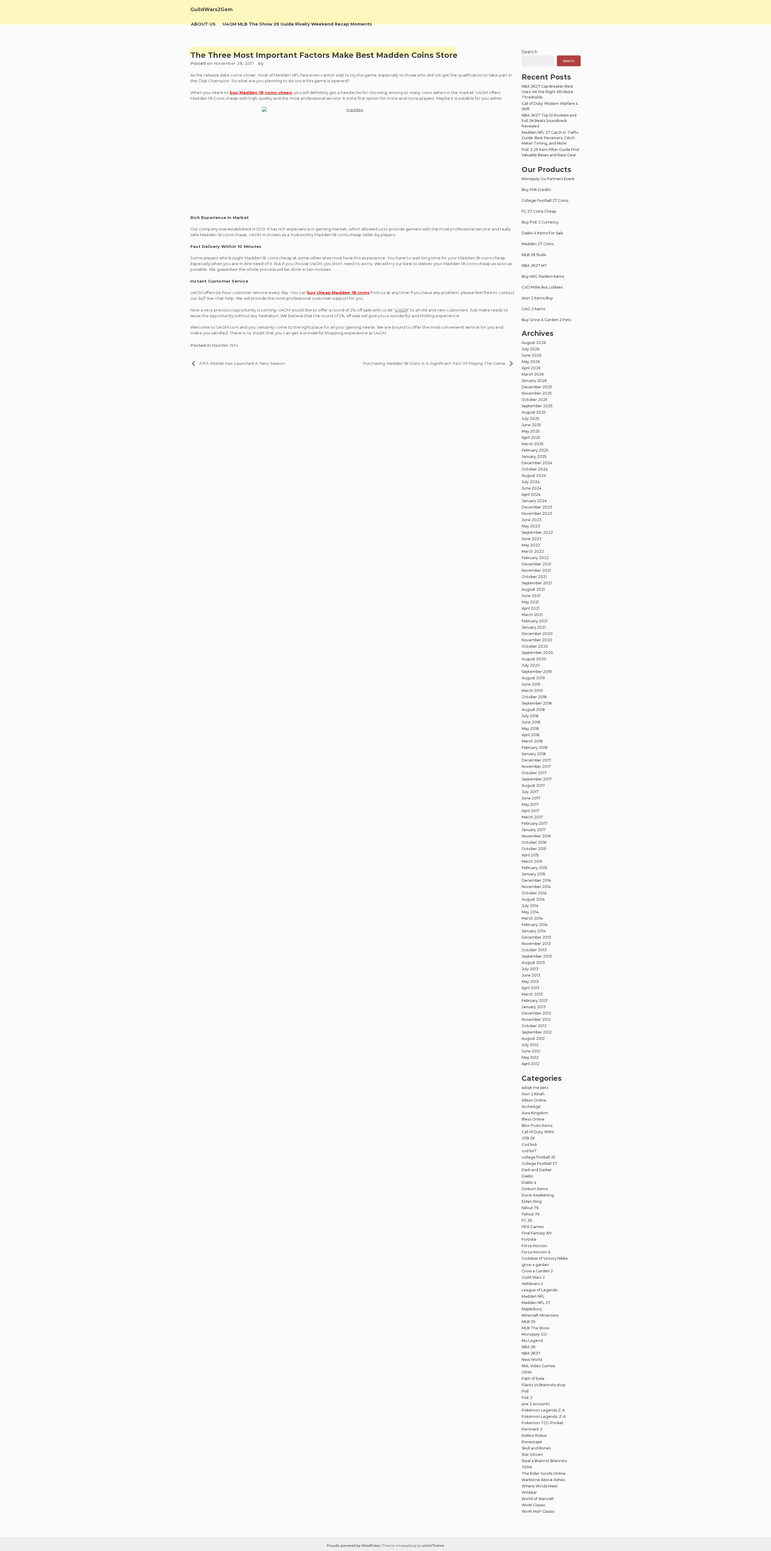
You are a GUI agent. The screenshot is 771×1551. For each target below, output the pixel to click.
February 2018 (535, 747)
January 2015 (533, 874)
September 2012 (537, 1032)
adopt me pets (535, 1087)
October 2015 (534, 848)
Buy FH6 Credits (536, 189)
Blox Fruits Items (537, 1125)
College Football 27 (539, 1163)
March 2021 (532, 614)
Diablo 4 (529, 1182)
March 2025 (533, 444)
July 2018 (530, 716)
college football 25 (538, 1157)
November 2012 (536, 1019)
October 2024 (535, 469)
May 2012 (530, 1057)
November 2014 (536, 886)
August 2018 (533, 709)
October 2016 (534, 842)
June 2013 (531, 975)
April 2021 (530, 608)
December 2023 (537, 507)
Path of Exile (533, 1378)
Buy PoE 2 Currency (540, 222)
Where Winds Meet (540, 1486)
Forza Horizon (534, 1245)
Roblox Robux (534, 1435)
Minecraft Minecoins (540, 1315)
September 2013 (537, 956)
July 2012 (530, 1045)
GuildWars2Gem (211, 9)
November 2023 (537, 513)
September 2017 (537, 779)
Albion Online (534, 1100)
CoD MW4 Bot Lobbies (542, 287)
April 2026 (531, 368)
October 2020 (535, 646)
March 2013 (532, 994)
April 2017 (530, 810)
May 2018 (530, 728)
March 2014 (532, 918)
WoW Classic (533, 1505)
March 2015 (532, 861)
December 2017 (536, 760)
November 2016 (536, 836)
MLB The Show (535, 1328)
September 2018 (537, 703)
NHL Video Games (538, 1366)
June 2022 (532, 538)
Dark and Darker (537, 1170)
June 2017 (531, 798)
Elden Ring (532, 1201)
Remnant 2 (532, 1429)
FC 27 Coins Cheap (539, 211)
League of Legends (539, 1290)
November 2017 (536, 766)
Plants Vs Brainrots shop (543, 1385)
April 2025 (531, 437)
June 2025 (531, 425)
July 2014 (530, 905)
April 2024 (531, 494)
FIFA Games (533, 1226)
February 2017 (535, 823)
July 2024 (531, 482)
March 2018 (532, 741)
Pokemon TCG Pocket (542, 1423)
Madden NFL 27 (536, 1302)
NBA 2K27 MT (534, 265)
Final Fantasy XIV (537, 1233)
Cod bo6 (529, 1144)
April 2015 (530, 855)
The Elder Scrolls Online (544, 1473)
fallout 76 (530, 1207)
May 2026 (531, 361)
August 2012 (533, 1038)
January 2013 (534, 1007)
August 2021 (533, 589)
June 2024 (532, 488)
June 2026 (531, 355)
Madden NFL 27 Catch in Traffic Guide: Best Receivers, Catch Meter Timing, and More (550, 137)
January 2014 (534, 931)
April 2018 (530, 735)
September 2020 (537, 652)
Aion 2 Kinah (533, 1094)
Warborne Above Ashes (543, 1480)
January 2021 (534, 627)
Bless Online (533, 1119)
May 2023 (531, 526)
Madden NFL (225, 345)
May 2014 (530, 912)
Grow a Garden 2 (537, 1271)
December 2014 (536, 880)
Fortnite (529, 1239)
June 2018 (531, 722)
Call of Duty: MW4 (538, 1132)
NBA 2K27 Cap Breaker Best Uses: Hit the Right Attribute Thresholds (547, 91)
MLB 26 (528, 1321)
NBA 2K (528, 1347)
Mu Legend (532, 1340)
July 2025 (530, 418)
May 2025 (531, 431)
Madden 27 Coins (538, 244)
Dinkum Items (535, 1189)
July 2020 (531, 665)
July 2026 (530, 349)
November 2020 (537, 640)
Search (530, 52)
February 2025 (535, 450)
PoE (525, 1391)
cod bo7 (529, 1151)
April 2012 (530, 1064)
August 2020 (534, 659)
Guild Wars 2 (533, 1277)
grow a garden (535, 1264)
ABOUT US (203, 24)
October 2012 (534, 1026)
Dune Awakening (538, 1195)
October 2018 (534, 697)
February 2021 (535, 621)
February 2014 (535, 924)
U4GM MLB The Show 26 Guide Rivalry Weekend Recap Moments (297, 24)
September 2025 (537, 406)
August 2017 (533, 785)
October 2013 (534, 950)
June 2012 (531, 1051)
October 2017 (534, 773)
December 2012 (536, 1013)
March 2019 (532, 690)
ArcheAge (531, 1106)
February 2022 (535, 557)
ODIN (527, 1372)
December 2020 (537, 633)
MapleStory (532, 1309)
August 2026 (534, 342)
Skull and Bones (536, 1448)
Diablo (527, 1176)
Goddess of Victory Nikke (545, 1258)
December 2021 (536, 564)
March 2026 (533, 374)
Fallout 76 (530, 1214)
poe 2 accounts (536, 1404)
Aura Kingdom (535, 1113)
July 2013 (530, 969)
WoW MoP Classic (538, 1511)
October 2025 (535, 399)
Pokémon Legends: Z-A (544, 1416)
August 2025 (534, 412)
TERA (527, 1467)
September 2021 (537, 583)
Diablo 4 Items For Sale (542, 233)
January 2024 (534, 501)
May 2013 (530, 981)
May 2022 (531, 545)
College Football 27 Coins (545, 200)
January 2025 (534, 456)
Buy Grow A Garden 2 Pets (546, 319)
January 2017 (534, 829)
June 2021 (531, 595)
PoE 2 (527, 1397)
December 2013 (536, 937)
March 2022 (533, 551)
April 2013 (530, 988)
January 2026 (534, 380)
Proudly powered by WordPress (354, 1545)
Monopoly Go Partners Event (548, 179)
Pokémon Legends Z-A (543, 1410)
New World (532, 1359)
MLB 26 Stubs (534, 254)
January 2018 (534, 754)
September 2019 (537, 671)
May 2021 (530, 602)
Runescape (532, 1442)
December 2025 (537, 387)
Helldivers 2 (532, 1283)
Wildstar (529, 1492)
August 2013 (533, 962)
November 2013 (536, 943)
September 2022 (537, 532)
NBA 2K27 (531, 1353)
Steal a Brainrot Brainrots (544, 1461)
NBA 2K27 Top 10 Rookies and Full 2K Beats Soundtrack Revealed (549, 120)
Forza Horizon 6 (536, 1252)
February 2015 (534, 867)
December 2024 (537, 463)
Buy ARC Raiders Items (543, 276)
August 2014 (533, 899)
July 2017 (530, 792)
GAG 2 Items (533, 309)
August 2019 (533, 678)
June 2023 (532, 520)
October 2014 (534, 893)
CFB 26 (528, 1138)
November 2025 (537, 393)
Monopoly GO (534, 1334)
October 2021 (534, 576)
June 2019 (531, 684)
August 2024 (534, 475)
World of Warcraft (538, 1498)
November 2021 (536, 570)
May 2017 (530, 804)
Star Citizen (532, 1454)
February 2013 (535, 1000)
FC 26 (527, 1220)
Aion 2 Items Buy (537, 298)
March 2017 (532, 817)
